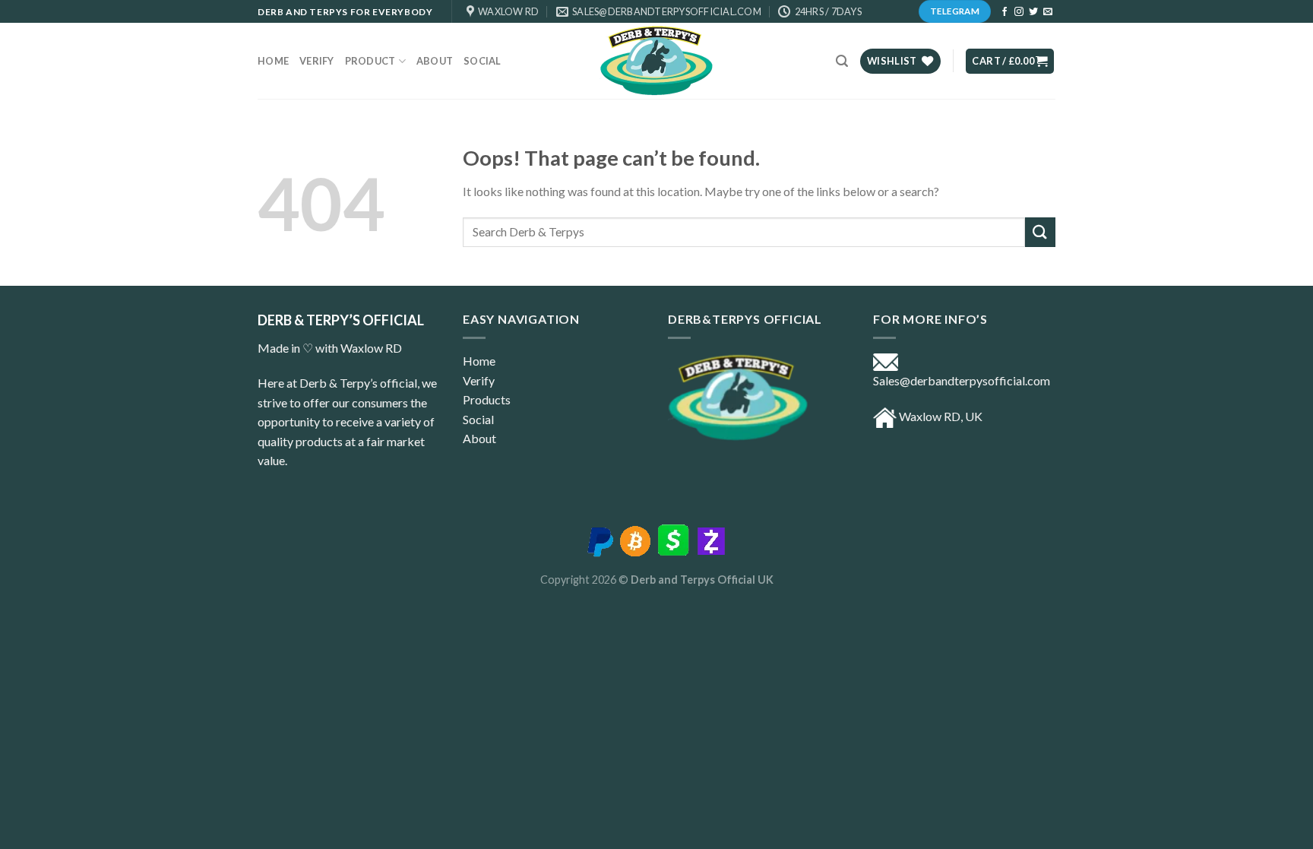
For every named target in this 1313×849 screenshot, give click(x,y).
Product (370, 61)
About (479, 438)
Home (273, 61)
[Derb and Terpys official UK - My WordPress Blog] (656, 61)
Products (487, 399)
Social (482, 61)
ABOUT (434, 61)
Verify (316, 61)
